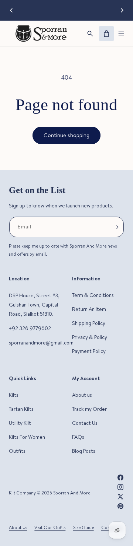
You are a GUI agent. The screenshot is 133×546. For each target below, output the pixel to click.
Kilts (13, 395)
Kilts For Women (27, 437)
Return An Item (89, 309)
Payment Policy (89, 351)
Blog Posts (83, 451)
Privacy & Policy (89, 337)
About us (82, 395)
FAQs (78, 437)
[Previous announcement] (11, 10)
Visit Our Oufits (49, 527)
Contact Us (85, 423)
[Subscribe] (116, 227)
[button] (121, 33)
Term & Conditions (93, 295)
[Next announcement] (122, 10)
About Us (18, 527)
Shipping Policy (88, 323)
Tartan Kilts (21, 409)
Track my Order (89, 409)
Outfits (17, 451)
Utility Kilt (20, 423)
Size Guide (83, 527)
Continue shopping (66, 135)
